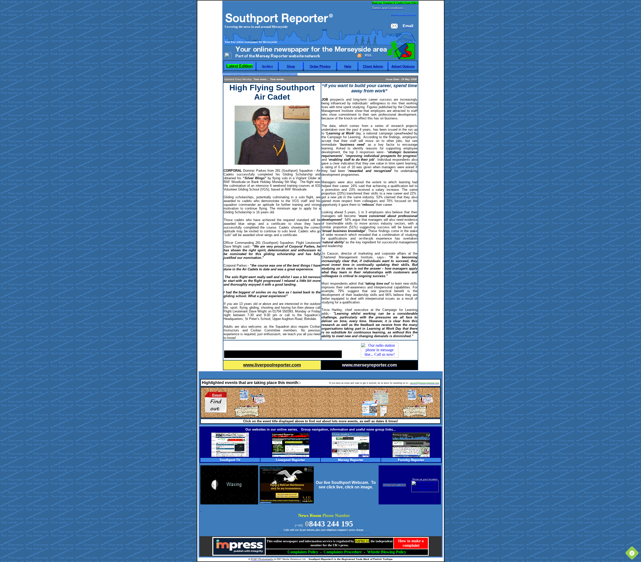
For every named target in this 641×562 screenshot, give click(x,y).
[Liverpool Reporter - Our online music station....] (290, 455)
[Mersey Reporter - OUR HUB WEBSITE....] (350, 456)
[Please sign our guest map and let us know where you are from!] (425, 491)
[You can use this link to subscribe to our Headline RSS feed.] (359, 56)
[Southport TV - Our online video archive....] (230, 455)
